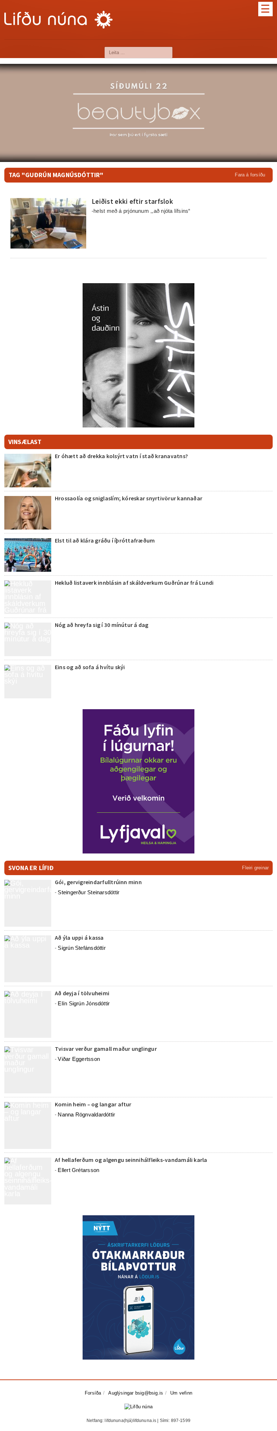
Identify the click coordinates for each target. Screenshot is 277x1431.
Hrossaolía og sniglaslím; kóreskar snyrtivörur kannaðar (128, 498)
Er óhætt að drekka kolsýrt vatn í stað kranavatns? (121, 456)
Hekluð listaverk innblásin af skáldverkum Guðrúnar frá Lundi (134, 582)
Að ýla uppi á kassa (79, 937)
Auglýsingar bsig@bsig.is (135, 1393)
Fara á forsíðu (250, 174)
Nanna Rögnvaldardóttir (86, 1114)
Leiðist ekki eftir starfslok (132, 201)
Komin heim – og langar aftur (93, 1104)
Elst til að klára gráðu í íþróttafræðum (105, 540)
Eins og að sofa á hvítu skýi (90, 667)
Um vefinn (181, 1393)
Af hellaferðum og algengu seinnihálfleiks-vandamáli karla (131, 1159)
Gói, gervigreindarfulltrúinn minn (98, 882)
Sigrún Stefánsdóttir (82, 948)
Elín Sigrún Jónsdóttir (84, 1003)
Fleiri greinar (255, 867)
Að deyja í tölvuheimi (82, 993)
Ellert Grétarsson (78, 1170)
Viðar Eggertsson (79, 1059)
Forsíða (93, 1393)
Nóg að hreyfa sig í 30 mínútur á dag (102, 624)
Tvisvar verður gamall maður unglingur (106, 1048)
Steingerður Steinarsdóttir (88, 892)
